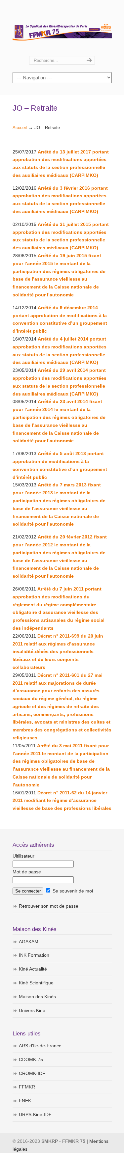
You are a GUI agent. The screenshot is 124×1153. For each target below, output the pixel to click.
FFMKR (27, 1086)
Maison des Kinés (37, 996)
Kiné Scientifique (36, 982)
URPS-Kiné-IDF (35, 1114)
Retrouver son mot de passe (48, 906)
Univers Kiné (32, 1010)
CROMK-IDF (32, 1073)
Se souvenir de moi (72, 890)
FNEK (25, 1100)
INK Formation (34, 955)
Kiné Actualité (33, 969)
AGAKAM (28, 941)
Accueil (20, 127)
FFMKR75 (62, 28)
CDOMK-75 (31, 1059)
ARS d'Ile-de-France (40, 1045)
